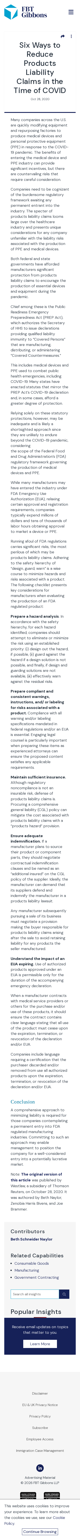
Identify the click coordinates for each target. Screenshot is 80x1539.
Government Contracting (37, 1277)
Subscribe (40, 1427)
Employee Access (40, 1439)
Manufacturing (27, 1270)
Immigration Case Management (40, 1450)
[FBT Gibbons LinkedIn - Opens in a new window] (40, 1468)
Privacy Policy (40, 1416)
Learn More (40, 1343)
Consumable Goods (32, 1263)
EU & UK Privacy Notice (40, 1405)
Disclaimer (40, 1393)
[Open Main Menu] (71, 12)
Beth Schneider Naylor (31, 1239)
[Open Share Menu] (62, 36)
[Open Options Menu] (71, 36)
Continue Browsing (40, 1531)
